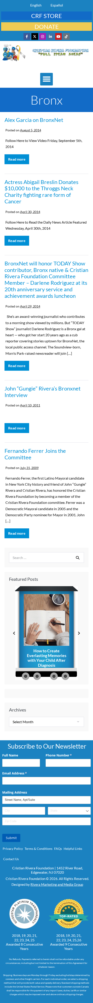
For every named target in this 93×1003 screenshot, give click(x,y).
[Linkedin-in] (50, 36)
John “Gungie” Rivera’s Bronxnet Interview (43, 391)
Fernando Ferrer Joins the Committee (35, 453)
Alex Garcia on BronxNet (34, 120)
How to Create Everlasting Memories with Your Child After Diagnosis (46, 657)
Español (57, 5)
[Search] (78, 558)
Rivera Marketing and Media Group (56, 884)
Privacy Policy (13, 848)
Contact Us (11, 859)
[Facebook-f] (26, 36)
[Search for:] (46, 557)
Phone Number (65, 755)
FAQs (58, 848)
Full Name (10, 755)
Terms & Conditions (38, 848)
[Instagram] (42, 36)
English (36, 5)
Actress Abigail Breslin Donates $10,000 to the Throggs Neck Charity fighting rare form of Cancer (41, 191)
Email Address (21, 773)
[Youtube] (58, 36)
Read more (18, 157)
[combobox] (69, 811)
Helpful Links (73, 848)
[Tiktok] (66, 36)
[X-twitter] (34, 36)
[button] (46, 79)
